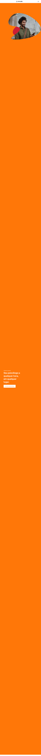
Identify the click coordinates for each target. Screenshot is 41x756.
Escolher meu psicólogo (9, 386)
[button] (38, 1)
